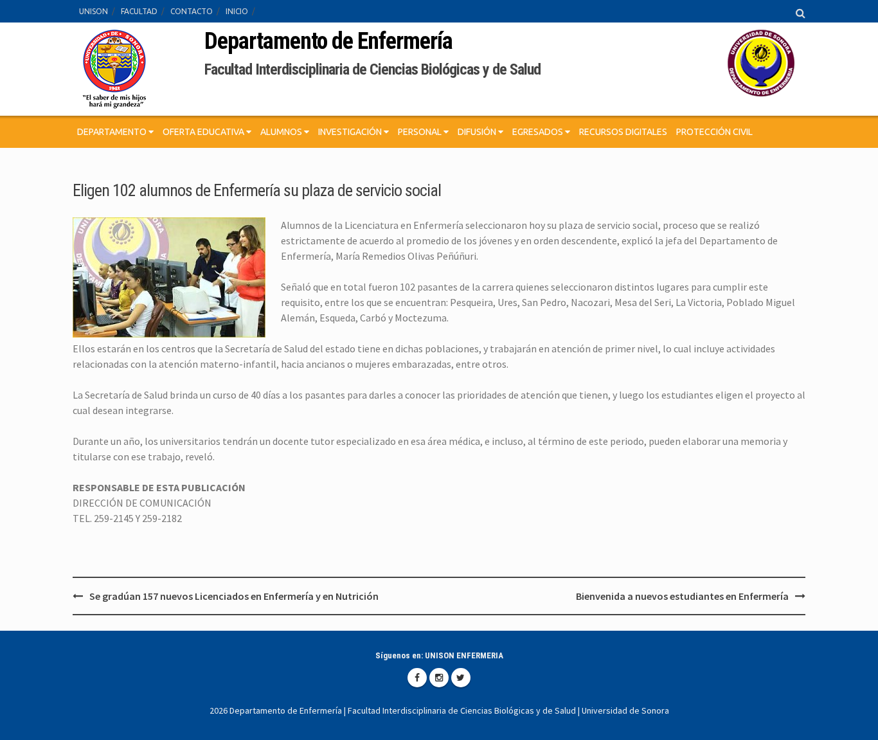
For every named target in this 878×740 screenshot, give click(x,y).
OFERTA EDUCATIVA (204, 132)
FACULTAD (139, 11)
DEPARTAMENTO (112, 132)
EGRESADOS (538, 132)
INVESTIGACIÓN (351, 132)
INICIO (237, 11)
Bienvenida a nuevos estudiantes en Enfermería (682, 596)
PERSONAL (420, 132)
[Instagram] (439, 677)
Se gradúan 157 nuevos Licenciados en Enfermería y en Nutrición (234, 596)
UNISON (93, 11)
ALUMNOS (282, 132)
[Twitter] (460, 677)
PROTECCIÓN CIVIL (714, 132)
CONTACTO (191, 11)
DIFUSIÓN (478, 132)
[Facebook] (417, 677)
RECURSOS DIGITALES (623, 132)
